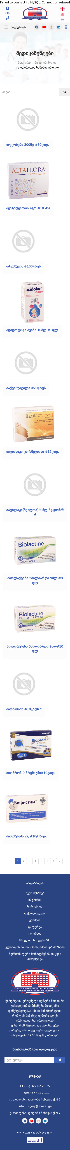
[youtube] (44, 27)
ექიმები (35, 920)
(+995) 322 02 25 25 (35, 1086)
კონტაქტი (35, 1076)
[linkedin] (59, 27)
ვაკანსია (35, 933)
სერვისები (35, 906)
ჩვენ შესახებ (35, 893)
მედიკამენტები (45, 62)
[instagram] (51, 27)
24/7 (7, 13)
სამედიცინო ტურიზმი (34, 940)
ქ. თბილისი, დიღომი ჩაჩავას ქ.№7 (35, 1099)
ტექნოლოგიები (35, 913)
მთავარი (24, 62)
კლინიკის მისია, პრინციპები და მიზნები (35, 947)
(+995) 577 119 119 (35, 1093)
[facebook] (37, 27)
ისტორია (34, 900)
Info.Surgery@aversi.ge (35, 1106)
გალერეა (35, 927)
